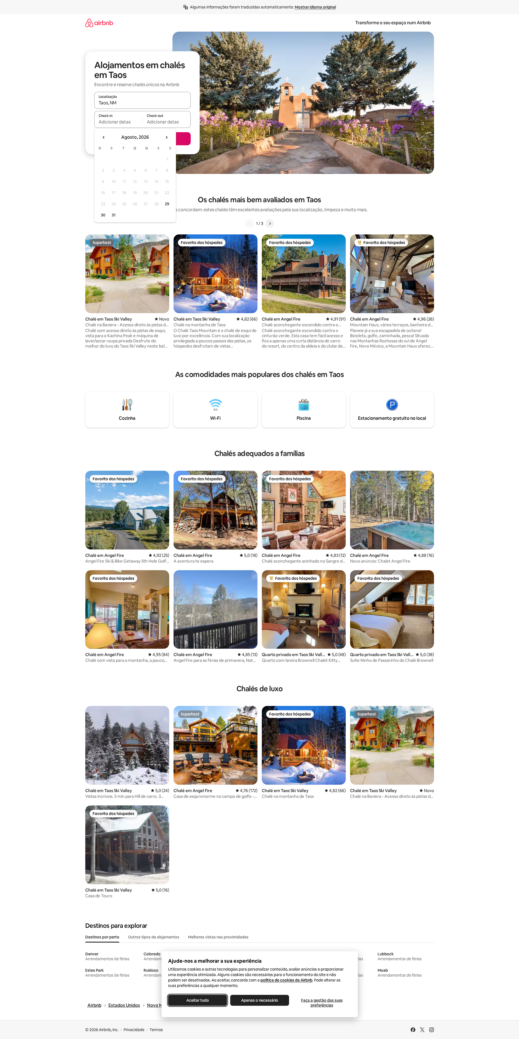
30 (103, 215)
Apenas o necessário (259, 1000)
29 (167, 203)
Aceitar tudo (197, 1000)
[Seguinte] (269, 223)
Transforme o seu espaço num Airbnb (393, 23)
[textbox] (118, 122)
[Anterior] (249, 223)
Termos (156, 1029)
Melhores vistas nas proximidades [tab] (218, 937)
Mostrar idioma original (315, 7)
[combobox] (142, 102)
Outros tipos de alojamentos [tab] (153, 937)
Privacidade (134, 1029)
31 (114, 215)
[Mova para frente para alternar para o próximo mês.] (166, 137)
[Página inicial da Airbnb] (99, 22)
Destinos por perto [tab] (102, 937)
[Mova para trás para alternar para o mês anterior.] (103, 137)
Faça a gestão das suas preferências (321, 1003)
